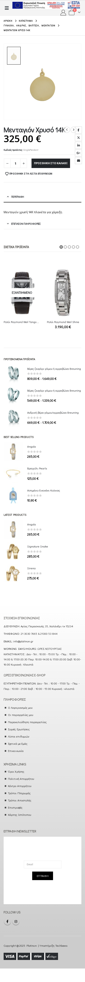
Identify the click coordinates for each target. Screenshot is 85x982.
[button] (8, 8)
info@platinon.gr (23, 641)
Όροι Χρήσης (16, 771)
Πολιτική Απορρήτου (21, 778)
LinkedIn (78, 145)
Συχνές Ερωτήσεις (19, 729)
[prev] (67, 130)
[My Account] (63, 13)
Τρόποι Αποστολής (19, 800)
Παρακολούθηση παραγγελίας (27, 722)
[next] (73, 130)
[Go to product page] (63, 293)
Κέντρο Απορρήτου (19, 786)
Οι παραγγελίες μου (20, 715)
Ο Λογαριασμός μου (20, 707)
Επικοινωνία (16, 751)
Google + (78, 153)
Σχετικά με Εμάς (17, 743)
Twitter (78, 137)
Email (78, 160)
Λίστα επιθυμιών (18, 736)
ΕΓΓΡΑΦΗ (43, 876)
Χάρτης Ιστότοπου (19, 814)
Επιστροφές (15, 807)
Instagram (15, 921)
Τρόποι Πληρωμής (19, 793)
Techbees (61, 945)
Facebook (78, 130)
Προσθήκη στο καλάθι (51, 163)
